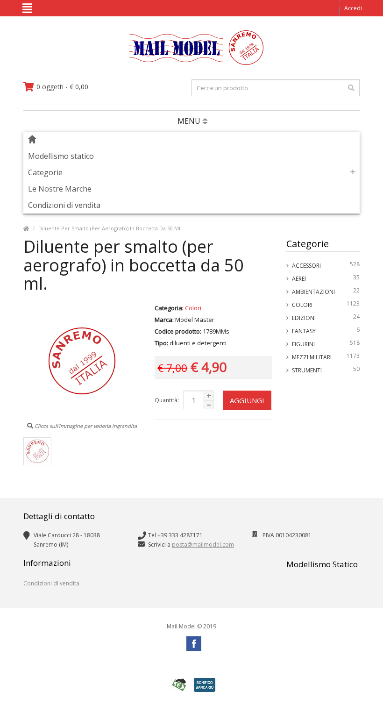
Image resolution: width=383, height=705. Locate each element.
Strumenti (326, 369)
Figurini (326, 343)
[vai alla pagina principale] (191, 63)
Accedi (353, 8)
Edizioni (326, 317)
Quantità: (167, 400)
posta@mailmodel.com (203, 544)
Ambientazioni (326, 291)
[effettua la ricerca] (351, 87)
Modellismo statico (61, 156)
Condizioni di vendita (64, 205)
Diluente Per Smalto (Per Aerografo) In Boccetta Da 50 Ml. (110, 228)
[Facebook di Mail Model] (193, 643)
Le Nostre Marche (60, 189)
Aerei (326, 278)
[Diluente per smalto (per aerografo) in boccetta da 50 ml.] (37, 451)
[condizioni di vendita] (179, 685)
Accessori (326, 265)
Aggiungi (247, 400)
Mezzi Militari (326, 356)
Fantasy (326, 330)
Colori (326, 304)
